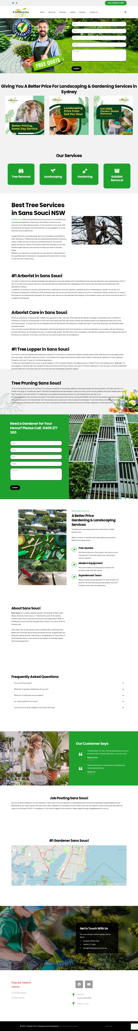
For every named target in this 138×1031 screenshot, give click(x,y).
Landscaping (53, 177)
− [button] (14, 851)
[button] (125, 12)
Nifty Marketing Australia (68, 1026)
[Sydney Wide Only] (81, 941)
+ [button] (14, 848)
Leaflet (109, 885)
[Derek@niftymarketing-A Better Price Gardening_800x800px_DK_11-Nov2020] (113, 115)
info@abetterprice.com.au (95, 948)
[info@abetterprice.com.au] (81, 948)
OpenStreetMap (122, 885)
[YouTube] (89, 984)
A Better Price (16, 219)
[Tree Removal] (21, 171)
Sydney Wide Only (91, 941)
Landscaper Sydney (18, 993)
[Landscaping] (53, 171)
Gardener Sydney (17, 998)
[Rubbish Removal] (117, 171)
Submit (76, 69)
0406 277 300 (89, 944)
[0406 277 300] (81, 944)
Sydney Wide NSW (84, 998)
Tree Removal (21, 177)
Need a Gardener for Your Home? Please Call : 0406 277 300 (33, 428)
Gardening (85, 177)
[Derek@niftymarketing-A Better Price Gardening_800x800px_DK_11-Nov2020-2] (69, 115)
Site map (109, 1026)
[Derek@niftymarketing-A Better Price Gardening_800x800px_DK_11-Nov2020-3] (24, 115)
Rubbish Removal (117, 178)
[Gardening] (85, 171)
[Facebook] (13, 3)
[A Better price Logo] (20, 12)
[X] (16, 3)
